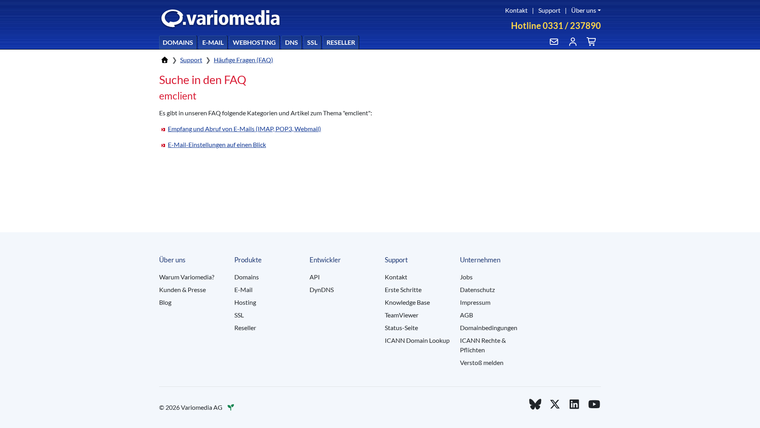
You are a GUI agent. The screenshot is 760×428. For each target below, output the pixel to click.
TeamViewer (401, 315)
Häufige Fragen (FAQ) (243, 59)
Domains (178, 42)
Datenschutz (477, 289)
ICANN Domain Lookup (417, 340)
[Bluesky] (535, 404)
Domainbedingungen (488, 327)
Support (549, 10)
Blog (165, 302)
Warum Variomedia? (186, 277)
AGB (466, 315)
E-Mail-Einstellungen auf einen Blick (217, 144)
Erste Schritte (403, 289)
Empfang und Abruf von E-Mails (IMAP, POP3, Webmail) (244, 128)
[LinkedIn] (574, 404)
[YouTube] (594, 404)
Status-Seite (401, 327)
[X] (555, 404)
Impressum (475, 302)
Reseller (341, 42)
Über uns (583, 10)
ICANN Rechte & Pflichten (483, 344)
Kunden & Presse (182, 289)
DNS (291, 42)
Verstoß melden (482, 362)
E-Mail (213, 42)
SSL (312, 42)
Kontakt (516, 10)
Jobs (466, 277)
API (315, 277)
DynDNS (322, 289)
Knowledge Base (407, 302)
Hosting (245, 302)
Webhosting (254, 42)
